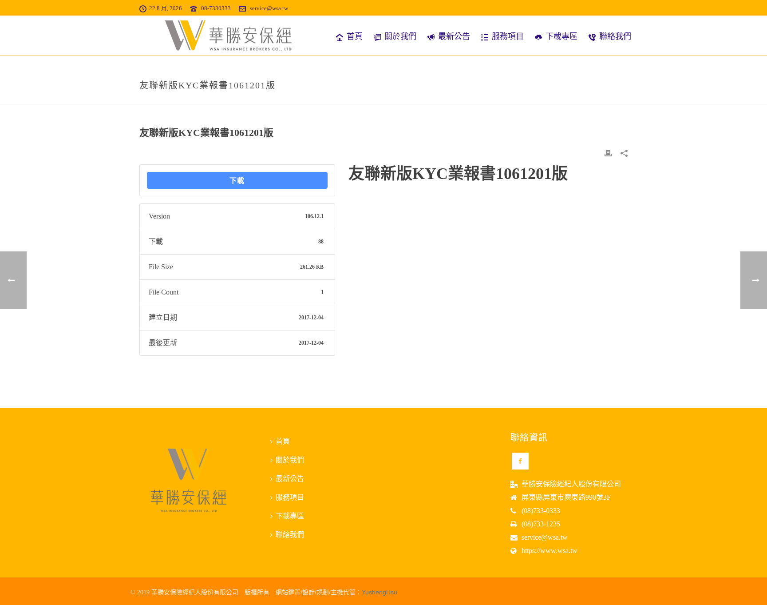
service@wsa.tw (269, 8)
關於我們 (400, 36)
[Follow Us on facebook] (520, 461)
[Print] (608, 153)
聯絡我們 (615, 36)
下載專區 (561, 36)
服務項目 (508, 36)
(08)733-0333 (541, 510)
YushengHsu (379, 592)
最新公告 (454, 36)
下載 (237, 180)
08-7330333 (216, 8)
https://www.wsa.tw (549, 550)
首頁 (355, 36)
